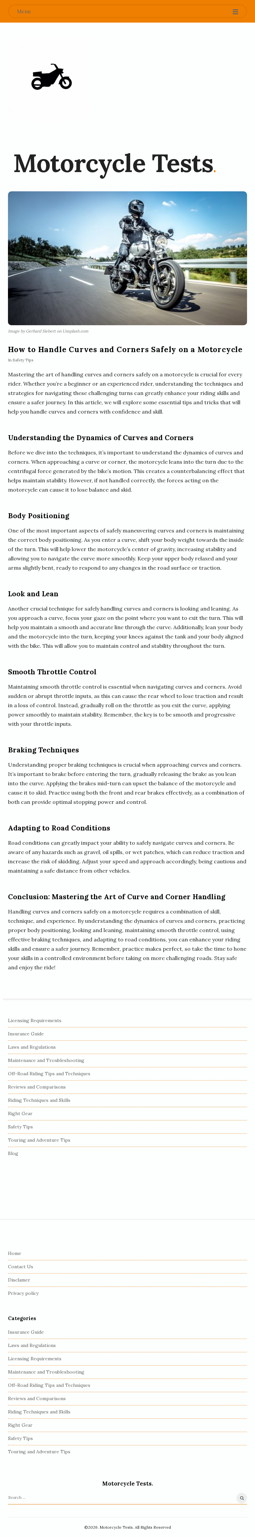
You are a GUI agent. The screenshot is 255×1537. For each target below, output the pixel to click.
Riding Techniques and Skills (39, 1100)
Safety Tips (23, 359)
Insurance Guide (26, 1034)
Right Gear (20, 1113)
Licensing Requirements (34, 1020)
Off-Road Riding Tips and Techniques (49, 1074)
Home (14, 1253)
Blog (13, 1153)
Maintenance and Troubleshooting (46, 1060)
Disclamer (19, 1280)
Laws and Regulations (32, 1047)
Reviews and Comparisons (37, 1087)
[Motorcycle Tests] (50, 79)
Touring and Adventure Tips (39, 1140)
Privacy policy (23, 1293)
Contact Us (20, 1267)
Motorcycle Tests (113, 163)
